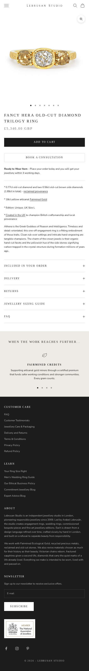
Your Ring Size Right (15, 471)
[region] (44, 367)
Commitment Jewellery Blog (19, 489)
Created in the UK (15, 215)
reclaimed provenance (36, 191)
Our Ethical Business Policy (19, 483)
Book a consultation (44, 157)
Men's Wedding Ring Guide (19, 477)
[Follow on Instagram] (17, 648)
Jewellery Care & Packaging (19, 426)
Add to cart (44, 142)
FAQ (6, 414)
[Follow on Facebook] (6, 648)
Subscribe (19, 606)
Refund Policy (12, 451)
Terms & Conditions (15, 439)
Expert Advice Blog (14, 495)
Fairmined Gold (38, 199)
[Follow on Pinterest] (28, 648)
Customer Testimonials (17, 420)
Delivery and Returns (15, 432)
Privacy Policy (12, 445)
